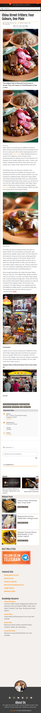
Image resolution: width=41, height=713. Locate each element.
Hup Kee (6, 187)
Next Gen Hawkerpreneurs (14, 585)
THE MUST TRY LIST (23, 506)
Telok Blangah (7, 407)
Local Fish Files (9, 631)
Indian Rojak (16, 154)
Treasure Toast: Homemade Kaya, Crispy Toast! (27, 502)
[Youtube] (18, 697)
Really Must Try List (11, 575)
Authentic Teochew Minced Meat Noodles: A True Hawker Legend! (26, 534)
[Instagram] (14, 697)
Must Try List (8, 578)
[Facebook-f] (9, 697)
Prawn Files (8, 614)
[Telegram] (22, 697)
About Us (20, 702)
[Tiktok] (27, 697)
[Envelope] (31, 697)
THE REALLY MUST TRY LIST (11, 404)
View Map (9, 419)
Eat (21, 407)
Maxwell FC (16, 407)
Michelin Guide (9, 591)
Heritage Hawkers (24, 404)
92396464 (9, 434)
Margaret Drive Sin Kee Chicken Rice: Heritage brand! (27, 517)
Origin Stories (9, 588)
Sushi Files (8, 622)
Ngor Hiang (27, 407)
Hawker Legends (10, 582)
